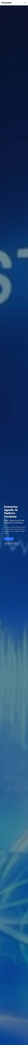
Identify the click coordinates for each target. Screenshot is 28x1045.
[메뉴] (25, 2)
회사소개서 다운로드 (12, 543)
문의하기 (8, 538)
